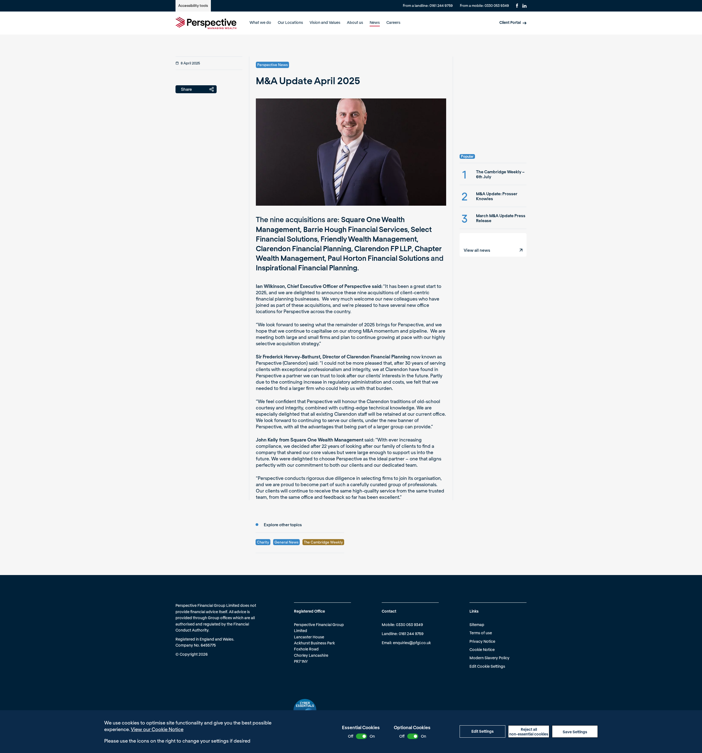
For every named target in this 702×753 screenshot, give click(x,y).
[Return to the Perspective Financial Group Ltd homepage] (206, 23)
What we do (260, 22)
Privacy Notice (482, 641)
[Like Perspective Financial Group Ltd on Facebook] (517, 6)
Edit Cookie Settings (487, 666)
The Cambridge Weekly (323, 542)
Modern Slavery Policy (489, 657)
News (375, 22)
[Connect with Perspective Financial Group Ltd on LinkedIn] (524, 6)
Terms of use (480, 632)
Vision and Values (325, 22)
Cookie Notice (482, 649)
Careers (393, 22)
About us (355, 22)
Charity (263, 542)
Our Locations (290, 22)
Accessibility (193, 5)
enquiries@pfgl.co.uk (412, 642)
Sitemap (476, 624)
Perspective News (272, 65)
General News (286, 542)
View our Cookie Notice (157, 729)
